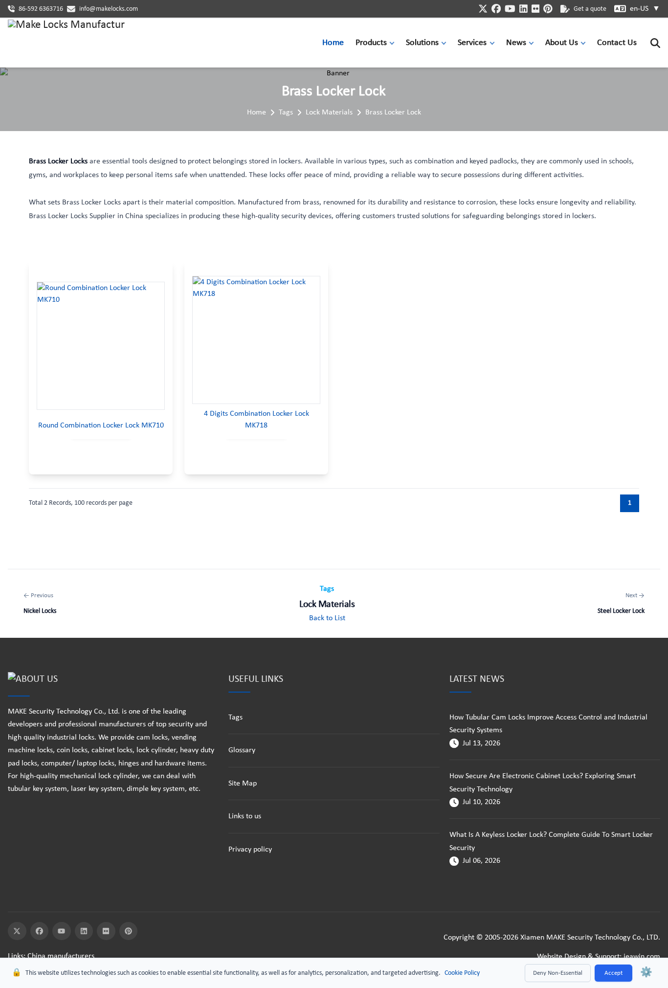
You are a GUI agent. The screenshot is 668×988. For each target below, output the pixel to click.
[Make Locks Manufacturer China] (66, 43)
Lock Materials (329, 112)
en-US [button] (645, 9)
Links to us (244, 816)
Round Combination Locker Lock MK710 (101, 425)
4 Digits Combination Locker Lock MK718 (256, 419)
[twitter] (483, 8)
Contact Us (617, 42)
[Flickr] (106, 931)
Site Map (242, 783)
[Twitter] (17, 931)
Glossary (241, 750)
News (516, 42)
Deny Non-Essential (557, 973)
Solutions (422, 42)
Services (472, 42)
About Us (561, 42)
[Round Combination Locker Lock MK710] (101, 346)
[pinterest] (548, 8)
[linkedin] (523, 8)
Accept (613, 973)
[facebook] (496, 8)
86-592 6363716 (41, 9)
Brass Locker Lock (393, 112)
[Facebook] (39, 931)
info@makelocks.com (108, 9)
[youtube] (510, 8)
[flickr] (536, 8)
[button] (394, 43)
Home (333, 42)
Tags (286, 112)
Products (371, 42)
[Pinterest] (128, 931)
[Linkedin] (84, 931)
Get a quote (590, 9)
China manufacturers (60, 956)
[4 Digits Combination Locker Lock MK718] (256, 340)
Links (15, 956)
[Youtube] (61, 931)
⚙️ (646, 973)
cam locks (152, 737)
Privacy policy (250, 849)
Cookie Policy (462, 973)
